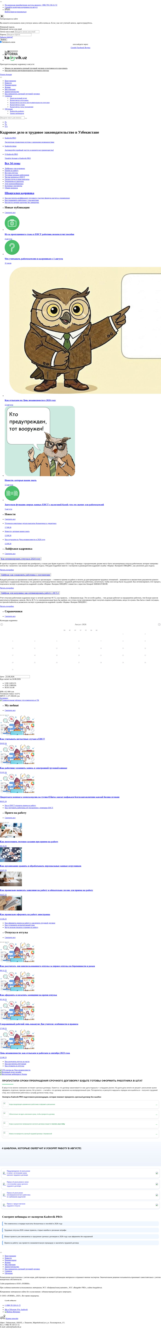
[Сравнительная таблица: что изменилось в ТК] (19, 700)
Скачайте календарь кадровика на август (21, 7)
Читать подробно (7, 570)
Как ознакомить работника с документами (22, 200)
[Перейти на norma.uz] (11, 55)
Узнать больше (6, 75)
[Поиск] (26, 118)
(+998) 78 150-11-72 (13, 1305)
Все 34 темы (12, 163)
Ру (6, 122)
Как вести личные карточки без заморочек (22, 202)
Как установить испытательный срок (20, 925)
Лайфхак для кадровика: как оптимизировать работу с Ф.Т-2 (30, 593)
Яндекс (87, 48)
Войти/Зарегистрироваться (15, 12)
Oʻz (6, 126)
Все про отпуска (11, 173)
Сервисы (8, 96)
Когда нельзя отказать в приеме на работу (21, 927)
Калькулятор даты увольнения (21, 107)
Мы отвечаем (10, 89)
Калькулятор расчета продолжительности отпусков (30, 102)
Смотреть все (10, 213)
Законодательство (12, 92)
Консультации (10, 81)
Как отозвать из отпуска (14, 1066)
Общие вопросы (11, 188)
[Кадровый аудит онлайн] (10, 1072)
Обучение (9, 109)
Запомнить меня (8, 42)
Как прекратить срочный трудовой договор (22, 94)
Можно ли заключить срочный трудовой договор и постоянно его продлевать (36, 68)
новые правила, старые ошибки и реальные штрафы (35, 1230)
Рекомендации (10, 85)
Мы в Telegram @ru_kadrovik (16, 1310)
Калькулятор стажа (17, 105)
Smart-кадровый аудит (18, 98)
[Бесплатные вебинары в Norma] (13, 1074)
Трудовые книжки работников (17, 175)
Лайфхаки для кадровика (15, 168)
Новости (8, 83)
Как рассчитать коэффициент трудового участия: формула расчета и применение (37, 198)
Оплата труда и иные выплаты (17, 179)
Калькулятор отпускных (19, 100)
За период (4, 698)
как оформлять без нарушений (48, 1236)
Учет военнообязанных (14, 184)
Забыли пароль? (6, 37)
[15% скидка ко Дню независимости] (15, 1070)
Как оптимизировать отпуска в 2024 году (21, 559)
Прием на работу (11, 171)
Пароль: (3, 35)
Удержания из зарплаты (14, 181)
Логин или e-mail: (7, 32)
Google (74, 48)
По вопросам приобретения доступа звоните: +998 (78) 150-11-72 (31, 5)
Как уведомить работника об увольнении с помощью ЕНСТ (29, 808)
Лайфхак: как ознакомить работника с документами (25, 575)
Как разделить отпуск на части (17, 1062)
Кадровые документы (13, 186)
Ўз (6, 124)
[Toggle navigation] (1, 1)
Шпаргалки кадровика (19, 193)
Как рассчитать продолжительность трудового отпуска (27, 70)
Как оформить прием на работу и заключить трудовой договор (30, 923)
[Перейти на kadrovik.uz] (16, 60)
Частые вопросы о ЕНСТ (15, 177)
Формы (8, 87)
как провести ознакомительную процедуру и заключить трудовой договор (41, 1243)
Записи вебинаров (17, 113)
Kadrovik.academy (17, 111)
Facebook (81, 48)
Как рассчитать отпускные (15, 1064)
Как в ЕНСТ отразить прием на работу (20, 805)
